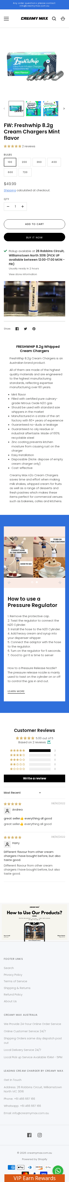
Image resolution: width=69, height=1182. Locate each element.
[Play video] (34, 922)
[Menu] (6, 18)
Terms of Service (15, 981)
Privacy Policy (13, 975)
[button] (13, 146)
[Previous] (9, 582)
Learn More (16, 691)
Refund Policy (13, 994)
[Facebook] (29, 1135)
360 (39, 162)
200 (24, 162)
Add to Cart (34, 224)
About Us (10, 1001)
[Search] (54, 18)
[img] (12, 804)
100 (10, 162)
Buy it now (34, 237)
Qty (6, 199)
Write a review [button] (34, 778)
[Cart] (63, 18)
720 (25, 172)
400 (54, 162)
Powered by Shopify (34, 1159)
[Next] (64, 108)
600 (10, 172)
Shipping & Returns (17, 988)
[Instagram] (39, 1135)
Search (9, 968)
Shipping (10, 190)
